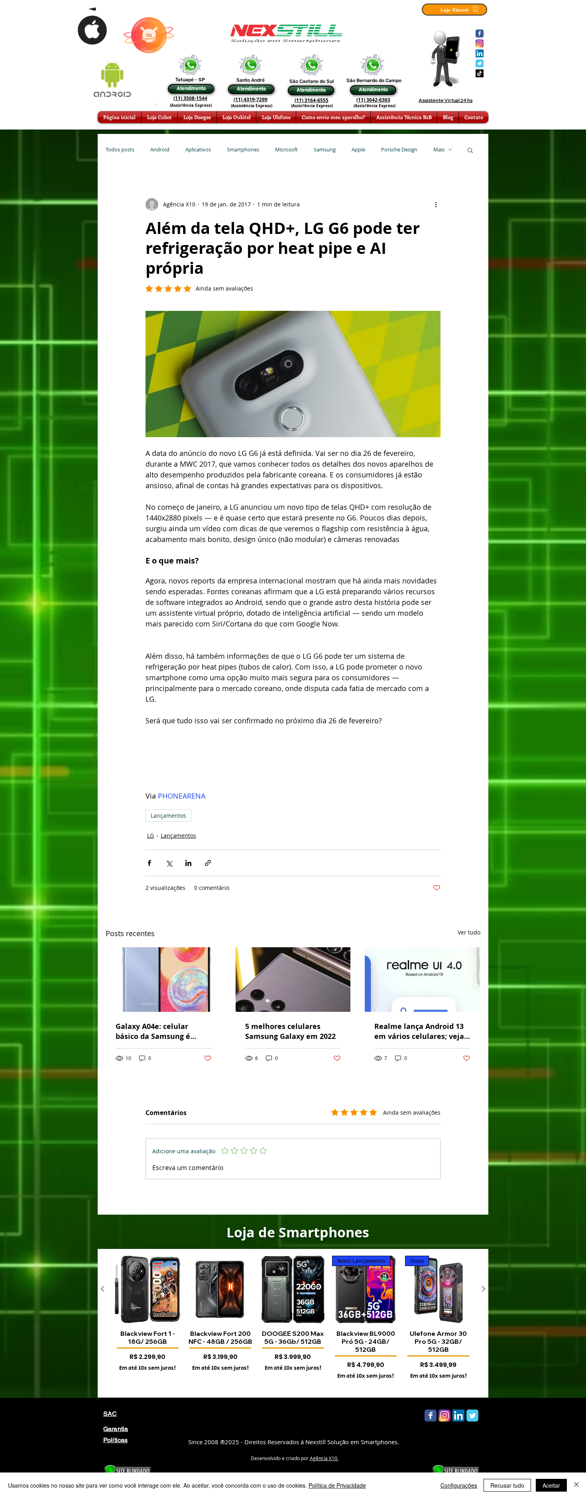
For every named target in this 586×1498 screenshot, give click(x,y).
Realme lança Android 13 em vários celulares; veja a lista (419, 1031)
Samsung (325, 149)
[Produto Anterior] (102, 1289)
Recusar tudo (507, 1485)
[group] (293, 1323)
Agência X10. (324, 1458)
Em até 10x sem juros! (147, 1368)
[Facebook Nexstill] (480, 33)
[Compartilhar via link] (208, 863)
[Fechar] (576, 1485)
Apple (358, 149)
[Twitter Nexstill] (480, 63)
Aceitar (551, 1485)
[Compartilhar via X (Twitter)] (169, 863)
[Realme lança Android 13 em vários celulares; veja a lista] (422, 979)
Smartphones (243, 149)
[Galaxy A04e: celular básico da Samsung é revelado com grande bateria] (163, 979)
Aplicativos (198, 149)
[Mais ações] (435, 204)
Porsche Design (399, 149)
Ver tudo (469, 932)
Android (159, 149)
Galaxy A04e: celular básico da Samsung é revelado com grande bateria (153, 1031)
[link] (476, 9)
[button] (470, 150)
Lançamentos (168, 815)
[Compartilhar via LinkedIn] (188, 863)
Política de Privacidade (337, 1485)
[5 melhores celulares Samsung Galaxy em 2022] (293, 979)
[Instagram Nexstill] (480, 43)
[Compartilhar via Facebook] (149, 863)
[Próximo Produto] (483, 1289)
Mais (438, 149)
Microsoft (286, 149)
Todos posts (120, 149)
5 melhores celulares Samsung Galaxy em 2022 (290, 1031)
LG (150, 835)
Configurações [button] (458, 1485)
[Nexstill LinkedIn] (480, 53)
